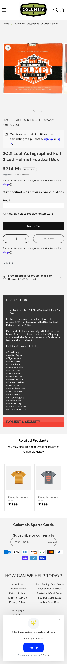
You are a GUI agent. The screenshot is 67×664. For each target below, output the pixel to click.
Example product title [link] (18, 499)
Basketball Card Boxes (50, 593)
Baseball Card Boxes (50, 588)
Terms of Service (17, 597)
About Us (17, 584)
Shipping (6, 174)
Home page (17, 610)
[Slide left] (26, 111)
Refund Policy (17, 593)
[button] (4, 10)
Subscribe (52, 542)
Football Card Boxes (49, 597)
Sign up (48, 139)
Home (6, 23)
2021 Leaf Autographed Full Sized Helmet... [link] (36, 23)
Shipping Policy (17, 588)
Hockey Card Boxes (50, 602)
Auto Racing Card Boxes (50, 584)
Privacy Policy (17, 602)
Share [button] (9, 262)
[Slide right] (41, 111)
